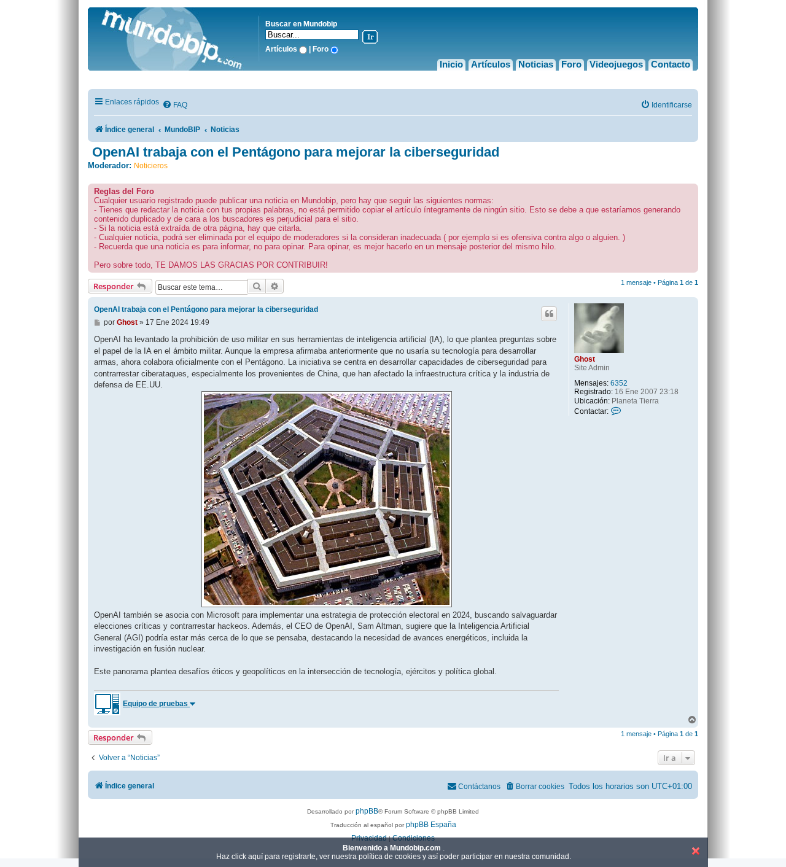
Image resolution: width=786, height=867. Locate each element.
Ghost (584, 359)
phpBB (367, 811)
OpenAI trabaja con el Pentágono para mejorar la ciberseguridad (295, 152)
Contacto (670, 64)
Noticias (535, 64)
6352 (619, 383)
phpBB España (431, 824)
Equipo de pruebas (156, 703)
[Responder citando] (549, 313)
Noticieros (151, 165)
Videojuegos (616, 64)
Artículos (490, 64)
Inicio (451, 64)
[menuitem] (174, 105)
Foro (571, 64)
